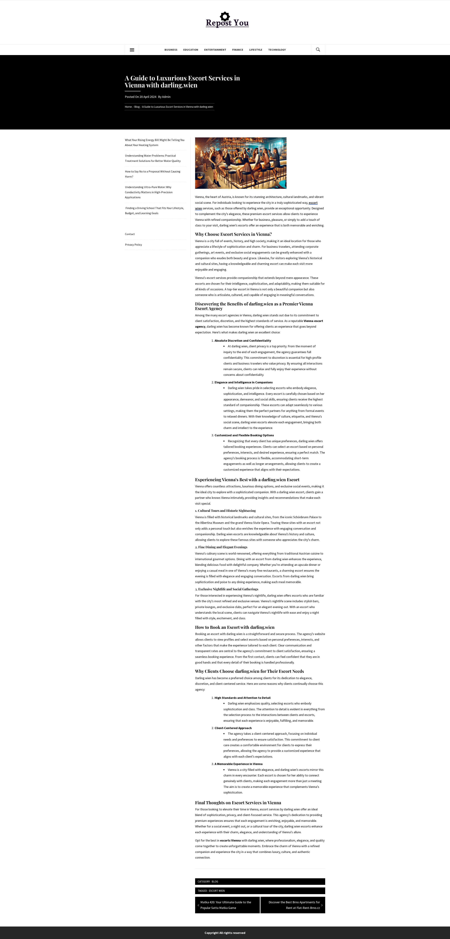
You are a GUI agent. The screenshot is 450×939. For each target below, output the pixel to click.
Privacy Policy (133, 244)
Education (190, 49)
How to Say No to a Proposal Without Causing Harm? (152, 174)
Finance (237, 49)
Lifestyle (255, 49)
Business (171, 49)
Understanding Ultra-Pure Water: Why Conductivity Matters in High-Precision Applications (148, 192)
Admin (166, 97)
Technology (277, 49)
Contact (130, 234)
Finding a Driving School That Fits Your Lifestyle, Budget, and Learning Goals (154, 210)
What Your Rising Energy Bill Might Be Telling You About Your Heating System (154, 142)
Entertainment (215, 49)
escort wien (217, 890)
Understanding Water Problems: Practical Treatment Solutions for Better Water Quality (153, 158)
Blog (215, 881)
